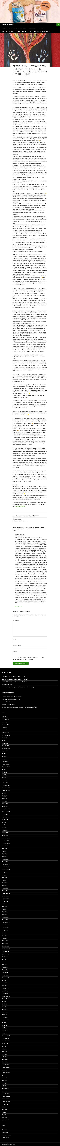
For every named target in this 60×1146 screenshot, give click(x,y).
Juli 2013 (4, 980)
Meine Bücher (36, 31)
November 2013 (6, 975)
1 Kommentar (29, 77)
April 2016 (4, 911)
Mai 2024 (4, 727)
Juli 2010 (4, 1046)
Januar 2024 (5, 730)
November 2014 (6, 948)
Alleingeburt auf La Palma (8, 684)
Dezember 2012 (5, 993)
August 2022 (5, 751)
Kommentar (16, 620)
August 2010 (5, 1043)
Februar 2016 (5, 917)
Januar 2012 (5, 1014)
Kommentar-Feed (6, 1135)
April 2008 (4, 1114)
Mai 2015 (4, 933)
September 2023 (6, 735)
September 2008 (6, 1101)
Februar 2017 (5, 888)
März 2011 (4, 1033)
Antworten (19, 606)
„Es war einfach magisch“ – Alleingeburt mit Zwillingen (14, 681)
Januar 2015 (5, 943)
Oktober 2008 (5, 1099)
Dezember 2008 (5, 1093)
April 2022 (4, 759)
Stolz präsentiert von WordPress (8, 1144)
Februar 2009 (5, 1088)
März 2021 (4, 780)
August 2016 (5, 901)
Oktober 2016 (5, 896)
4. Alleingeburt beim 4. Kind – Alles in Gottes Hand (13, 676)
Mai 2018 (4, 851)
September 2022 (6, 748)
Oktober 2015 (5, 927)
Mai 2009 (4, 1080)
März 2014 (4, 967)
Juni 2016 (4, 906)
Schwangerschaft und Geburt (29, 28)
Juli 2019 (4, 822)
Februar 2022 (5, 761)
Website (15, 651)
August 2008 (5, 1104)
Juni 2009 (4, 1077)
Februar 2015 (5, 940)
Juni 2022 (4, 756)
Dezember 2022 (5, 745)
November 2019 (6, 811)
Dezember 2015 (5, 922)
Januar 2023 (5, 743)
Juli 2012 (4, 1001)
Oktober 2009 (5, 1070)
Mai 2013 (4, 985)
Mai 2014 (4, 964)
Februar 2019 (5, 832)
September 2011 (6, 1020)
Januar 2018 (5, 861)
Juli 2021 (4, 769)
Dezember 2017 (5, 864)
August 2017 (5, 872)
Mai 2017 (4, 880)
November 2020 (6, 788)
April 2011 (4, 1030)
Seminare (30, 31)
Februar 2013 (5, 988)
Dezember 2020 (5, 785)
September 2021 (6, 766)
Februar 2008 (5, 1120)
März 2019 (4, 830)
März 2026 (4, 716)
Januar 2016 (5, 919)
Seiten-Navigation (6, 28)
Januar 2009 (5, 1091)
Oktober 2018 (5, 840)
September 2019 (6, 817)
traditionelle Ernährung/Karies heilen (10, 31)
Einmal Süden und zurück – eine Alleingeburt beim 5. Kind (26, 514)
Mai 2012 (4, 1006)
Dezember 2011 (5, 1017)
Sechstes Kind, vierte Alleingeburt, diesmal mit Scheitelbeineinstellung (18, 687)
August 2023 (5, 737)
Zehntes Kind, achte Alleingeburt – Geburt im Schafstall (14, 679)
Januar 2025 (5, 722)
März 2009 (4, 1085)
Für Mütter (41, 28)
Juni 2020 (4, 795)
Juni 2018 (4, 848)
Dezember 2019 (5, 809)
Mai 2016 (4, 909)
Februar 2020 (5, 803)
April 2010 (4, 1054)
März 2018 (4, 856)
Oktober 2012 (5, 998)
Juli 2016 (4, 904)
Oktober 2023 (5, 732)
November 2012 (6, 996)
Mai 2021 (4, 774)
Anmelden (4, 1129)
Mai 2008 (4, 1112)
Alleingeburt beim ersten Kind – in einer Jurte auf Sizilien (25, 707)
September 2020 (6, 790)
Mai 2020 (4, 798)
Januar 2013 (5, 991)
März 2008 (4, 1117)
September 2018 (6, 843)
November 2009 (6, 1067)
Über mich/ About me (16, 28)
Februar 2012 (5, 1012)
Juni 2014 (4, 962)
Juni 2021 (4, 772)
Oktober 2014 (5, 951)
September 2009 (6, 1072)
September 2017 (6, 869)
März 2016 (4, 914)
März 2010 (4, 1056)
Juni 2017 (4, 877)
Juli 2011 (4, 1022)
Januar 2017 (5, 890)
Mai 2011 (4, 1027)
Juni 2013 (4, 983)
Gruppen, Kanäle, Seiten (47, 31)
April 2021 (4, 777)
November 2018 (6, 838)
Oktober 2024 (5, 724)
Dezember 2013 (5, 972)
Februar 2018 (5, 859)
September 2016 (6, 898)
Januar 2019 (5, 835)
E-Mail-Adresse (17, 645)
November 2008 (6, 1096)
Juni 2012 (4, 1004)
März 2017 (4, 885)
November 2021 (6, 764)
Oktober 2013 (5, 977)
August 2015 (5, 930)
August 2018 (5, 846)
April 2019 (4, 827)
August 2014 (5, 956)
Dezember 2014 (5, 946)
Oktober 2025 (5, 719)
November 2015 (6, 925)
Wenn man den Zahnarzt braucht (13, 696)
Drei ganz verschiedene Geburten (20, 520)
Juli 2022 (4, 753)
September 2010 (6, 1041)
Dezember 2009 (5, 1064)
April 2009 (4, 1083)
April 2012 (4, 1009)
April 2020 (4, 801)
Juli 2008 (4, 1106)
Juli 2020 (4, 793)
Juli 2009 (4, 1075)
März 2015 (4, 938)
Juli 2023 (4, 740)
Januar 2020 (5, 806)
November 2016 (6, 893)
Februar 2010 (5, 1059)
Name (14, 639)
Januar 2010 (5, 1062)
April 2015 (4, 935)
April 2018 (4, 853)
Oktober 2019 (5, 814)
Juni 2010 (4, 1048)
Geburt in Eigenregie (8, 24)
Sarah (22, 77)
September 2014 (6, 954)
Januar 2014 (5, 969)
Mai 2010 (4, 1051)
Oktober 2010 (5, 1038)
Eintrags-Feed (5, 1132)
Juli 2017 (4, 875)
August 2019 (5, 819)
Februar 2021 (5, 782)
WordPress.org (5, 1137)
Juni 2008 (4, 1109)
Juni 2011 (4, 1025)
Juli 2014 (4, 959)
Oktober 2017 (5, 867)
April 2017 (4, 882)
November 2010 (6, 1035)
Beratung (24, 31)
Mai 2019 (4, 824)
